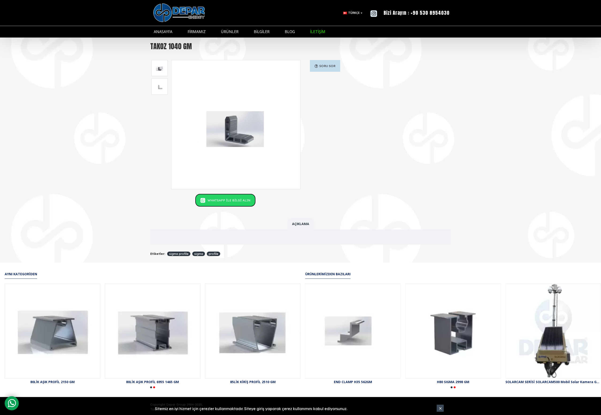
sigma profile (179, 254)
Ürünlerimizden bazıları (328, 274)
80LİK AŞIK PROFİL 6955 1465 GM (152, 382)
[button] (151, 387)
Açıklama (300, 224)
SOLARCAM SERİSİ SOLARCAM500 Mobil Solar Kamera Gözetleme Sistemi (553, 382)
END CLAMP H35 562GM (353, 382)
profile (213, 254)
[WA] (12, 403)
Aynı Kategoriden (21, 274)
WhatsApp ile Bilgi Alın (229, 200)
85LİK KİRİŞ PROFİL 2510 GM (253, 382)
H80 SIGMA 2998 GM (453, 382)
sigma (198, 254)
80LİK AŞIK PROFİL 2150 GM (52, 382)
